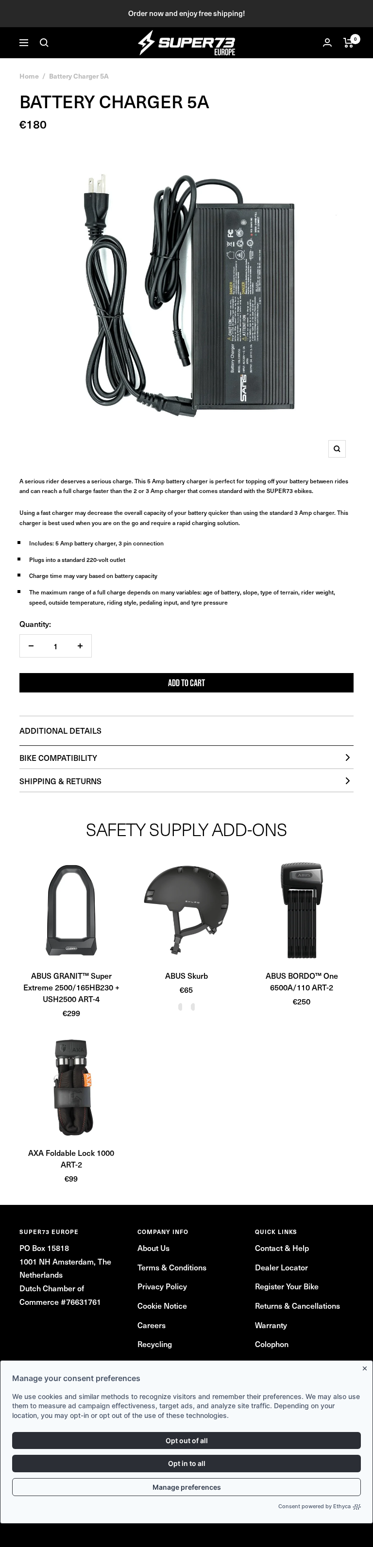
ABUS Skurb (186, 975)
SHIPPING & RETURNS (60, 781)
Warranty (271, 1325)
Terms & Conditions (171, 1267)
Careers (151, 1325)
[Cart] (348, 43)
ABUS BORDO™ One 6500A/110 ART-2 (302, 981)
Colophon (271, 1344)
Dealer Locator (281, 1267)
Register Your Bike (287, 1286)
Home (29, 76)
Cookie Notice (162, 1305)
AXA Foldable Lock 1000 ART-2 (71, 1158)
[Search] (44, 42)
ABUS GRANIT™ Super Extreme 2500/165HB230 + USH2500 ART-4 (71, 987)
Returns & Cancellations (297, 1305)
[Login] (327, 42)
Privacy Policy (162, 1286)
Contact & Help (282, 1247)
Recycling (154, 1344)
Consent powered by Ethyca (314, 1506)
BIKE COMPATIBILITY (58, 757)
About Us (153, 1247)
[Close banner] (367, 1366)
